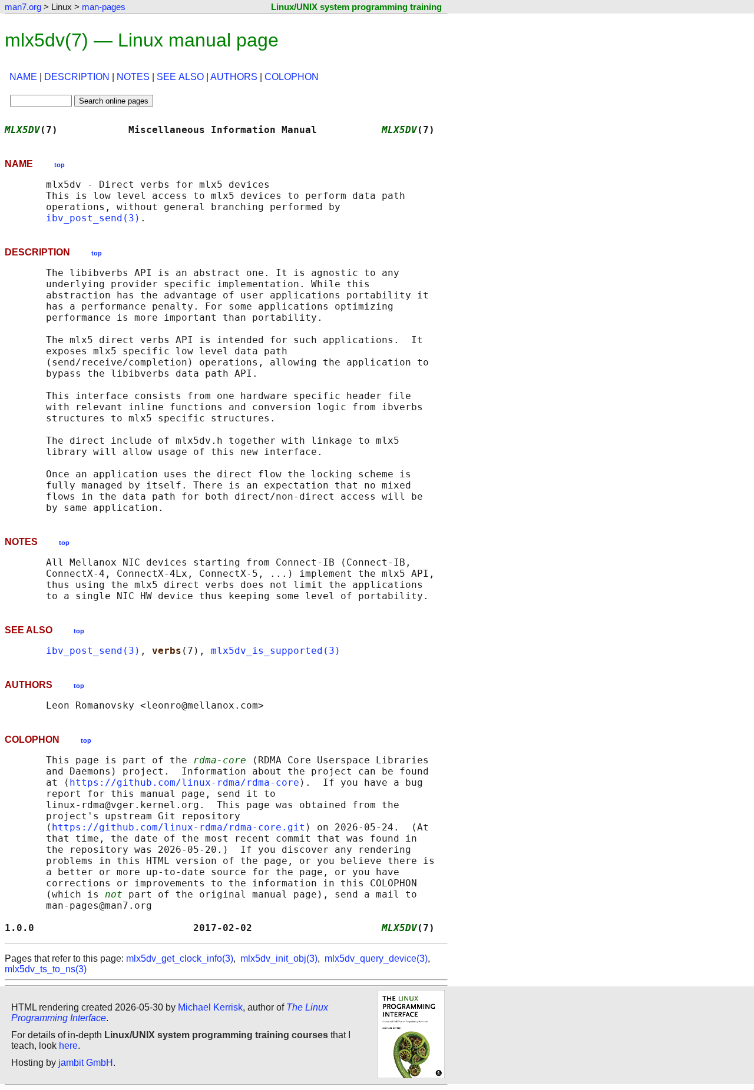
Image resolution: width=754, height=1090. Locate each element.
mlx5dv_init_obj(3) (279, 958)
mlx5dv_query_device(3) (376, 958)
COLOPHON (291, 77)
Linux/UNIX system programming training (356, 7)
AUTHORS (233, 77)
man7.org (23, 7)
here (68, 1046)
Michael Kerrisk (210, 1007)
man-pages (103, 7)
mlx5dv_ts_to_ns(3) (46, 969)
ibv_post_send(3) (93, 218)
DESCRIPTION (77, 77)
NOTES (133, 77)
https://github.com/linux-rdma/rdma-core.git (178, 827)
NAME (23, 77)
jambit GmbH (85, 1063)
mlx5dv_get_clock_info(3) (179, 958)
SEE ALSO (180, 77)
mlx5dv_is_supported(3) (275, 650)
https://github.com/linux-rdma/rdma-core (184, 782)
